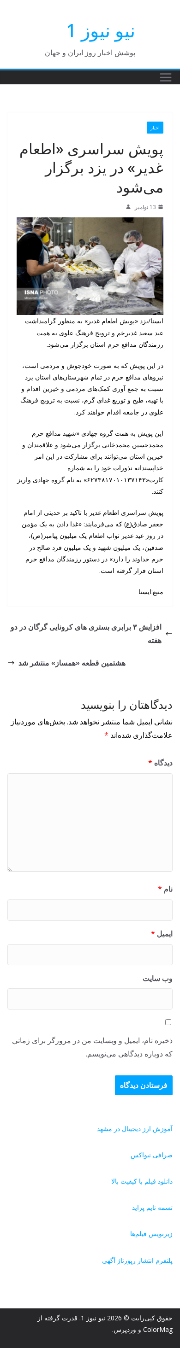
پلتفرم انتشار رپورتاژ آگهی (137, 1260)
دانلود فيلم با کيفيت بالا (142, 1181)
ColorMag (158, 1329)
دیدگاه (160, 763)
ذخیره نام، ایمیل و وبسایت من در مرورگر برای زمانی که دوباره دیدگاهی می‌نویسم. (92, 1047)
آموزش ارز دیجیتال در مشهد (135, 1128)
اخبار (155, 127)
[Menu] (166, 77)
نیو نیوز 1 (100, 30)
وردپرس (125, 1329)
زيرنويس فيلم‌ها (151, 1233)
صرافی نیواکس (152, 1154)
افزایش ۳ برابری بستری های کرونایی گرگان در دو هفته (86, 633)
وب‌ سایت (158, 978)
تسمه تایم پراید (152, 1207)
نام (165, 889)
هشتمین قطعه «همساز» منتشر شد (72, 663)
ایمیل (162, 933)
